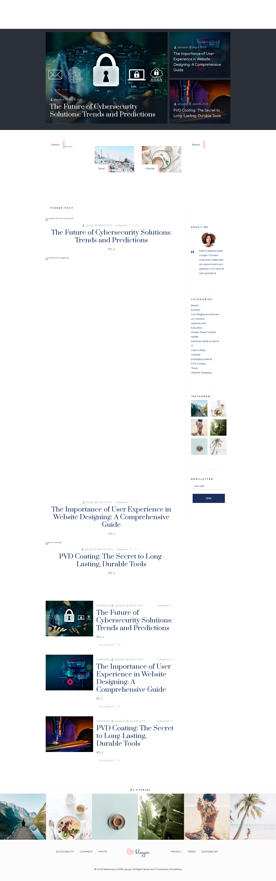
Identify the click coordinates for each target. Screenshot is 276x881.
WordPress (176, 869)
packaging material (201, 359)
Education (196, 327)
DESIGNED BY (209, 851)
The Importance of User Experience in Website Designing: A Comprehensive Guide (111, 517)
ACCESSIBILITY (65, 851)
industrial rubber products (205, 341)
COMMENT (86, 851)
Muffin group (124, 869)
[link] (114, 159)
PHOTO (102, 851)
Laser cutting (198, 350)
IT (192, 345)
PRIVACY (176, 851)
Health (194, 336)
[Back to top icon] (260, 874)
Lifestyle (149, 168)
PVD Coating (198, 363)
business (195, 309)
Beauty (196, 144)
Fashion (55, 144)
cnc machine (198, 318)
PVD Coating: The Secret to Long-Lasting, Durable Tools (111, 560)
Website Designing (201, 372)
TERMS (191, 851)
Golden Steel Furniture (203, 332)
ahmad (57, 99)
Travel (101, 168)
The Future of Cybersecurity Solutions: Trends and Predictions (102, 110)
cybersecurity (198, 323)
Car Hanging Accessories (205, 314)
